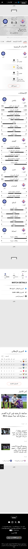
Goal (13, 543)
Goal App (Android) (16, 528)
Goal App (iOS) (5, 528)
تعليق (2, 41)
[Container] (23, 22)
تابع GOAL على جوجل (13, 537)
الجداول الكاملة (14, 383)
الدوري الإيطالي (14, 17)
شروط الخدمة (16, 526)
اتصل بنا (23, 526)
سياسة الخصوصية (7, 526)
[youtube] (9, 522)
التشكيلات (8, 41)
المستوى (7, 356)
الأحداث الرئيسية (17, 41)
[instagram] (12, 522)
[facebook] (19, 522)
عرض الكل (14, 86)
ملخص (25, 41)
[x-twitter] (15, 522)
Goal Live (16, 530)
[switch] (2, 356)
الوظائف (24, 528)
